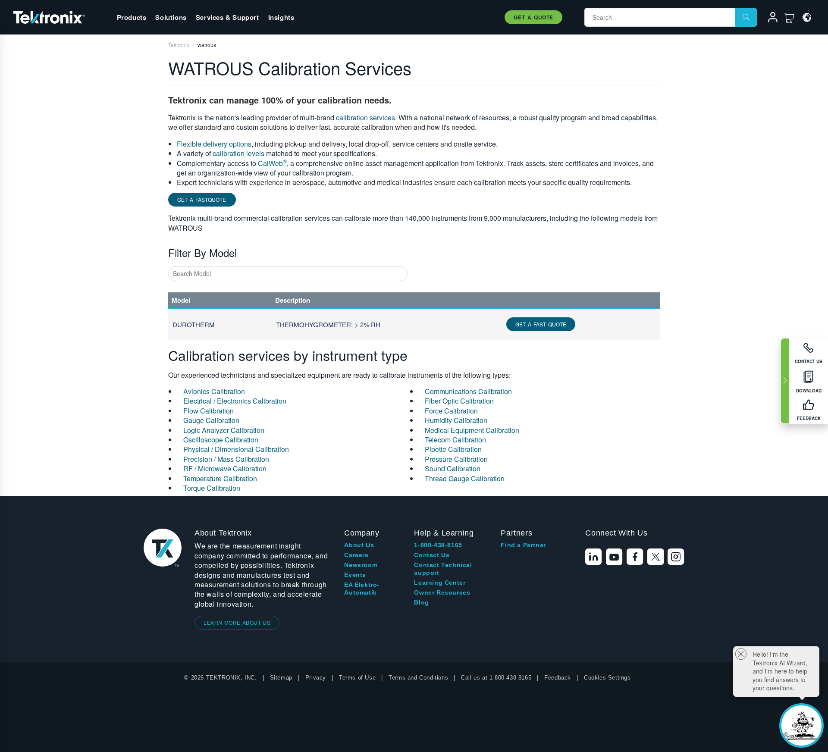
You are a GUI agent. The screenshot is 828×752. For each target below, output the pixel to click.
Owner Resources (442, 592)
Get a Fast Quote (540, 324)
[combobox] (288, 273)
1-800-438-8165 (438, 545)
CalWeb (272, 163)
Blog (421, 602)
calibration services (365, 117)
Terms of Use (357, 677)
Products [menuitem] (132, 17)
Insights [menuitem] (281, 17)
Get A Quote (533, 17)
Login (769, 18)
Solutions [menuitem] (170, 17)
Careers (356, 554)
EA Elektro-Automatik (362, 588)
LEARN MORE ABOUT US (237, 622)
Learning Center (439, 582)
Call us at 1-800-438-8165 (496, 677)
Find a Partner (523, 545)
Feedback (557, 677)
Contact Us (431, 554)
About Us (359, 545)
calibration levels (238, 153)
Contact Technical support (443, 568)
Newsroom (360, 564)
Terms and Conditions (418, 677)
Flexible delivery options (214, 144)
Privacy (315, 677)
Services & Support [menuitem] (227, 17)
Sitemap (281, 677)
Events (355, 574)
